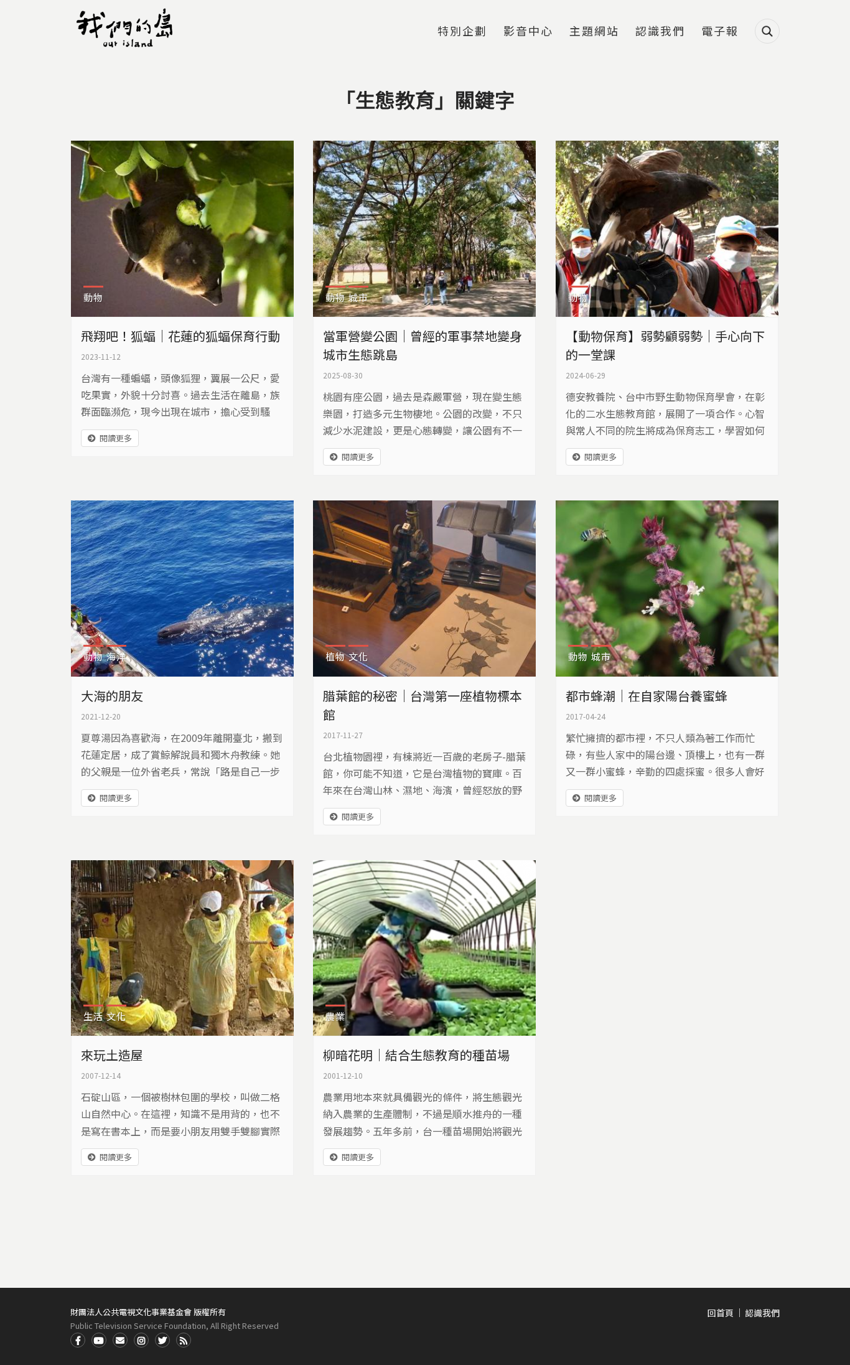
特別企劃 (462, 32)
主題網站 (594, 32)
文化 (358, 656)
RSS (183, 1340)
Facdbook (77, 1340)
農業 (335, 1016)
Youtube (98, 1340)
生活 (93, 1016)
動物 (93, 297)
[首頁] (126, 28)
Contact (120, 1340)
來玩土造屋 (112, 1055)
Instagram (141, 1340)
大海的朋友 (112, 696)
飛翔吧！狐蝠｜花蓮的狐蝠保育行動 (180, 336)
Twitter (162, 1340)
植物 (335, 656)
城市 (358, 297)
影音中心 (528, 32)
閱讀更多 (116, 438)
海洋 (116, 656)
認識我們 (660, 32)
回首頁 (721, 1312)
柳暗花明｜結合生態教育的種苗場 (416, 1055)
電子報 (720, 32)
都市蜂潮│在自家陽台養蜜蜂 (646, 696)
